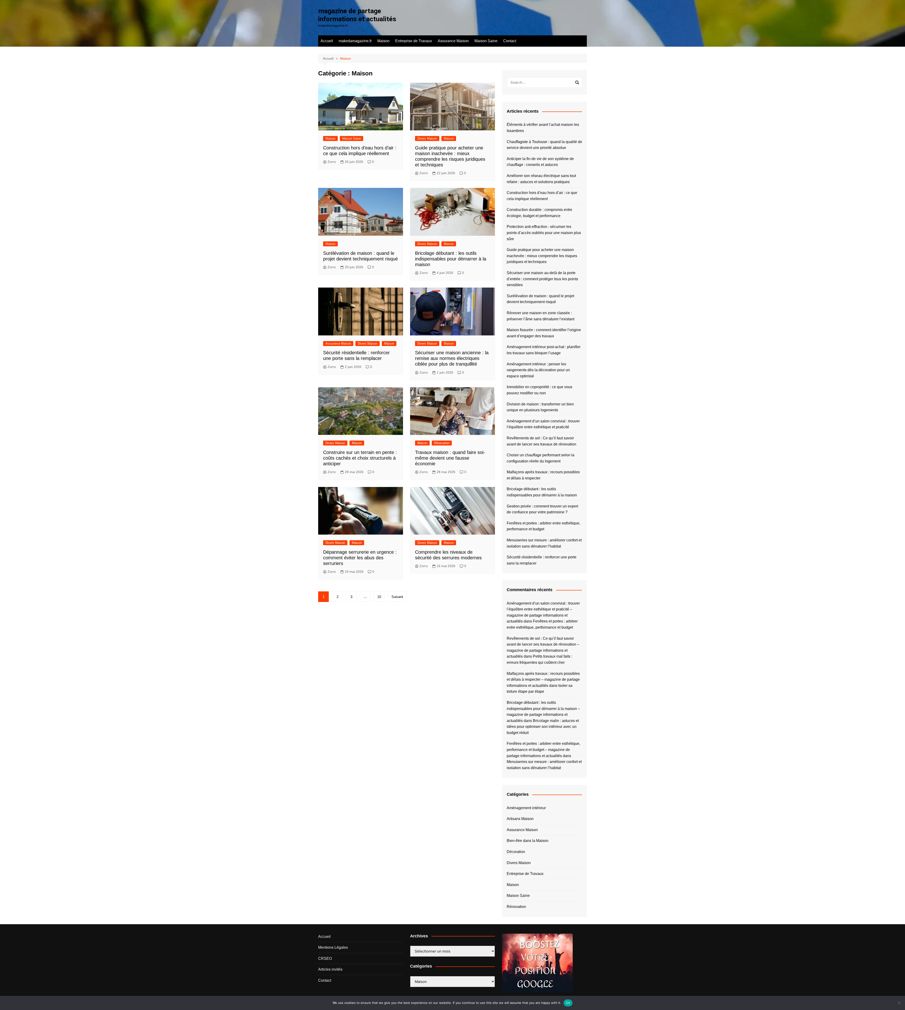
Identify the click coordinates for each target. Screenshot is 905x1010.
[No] (899, 1003)
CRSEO (325, 958)
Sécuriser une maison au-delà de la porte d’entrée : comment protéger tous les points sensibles (542, 279)
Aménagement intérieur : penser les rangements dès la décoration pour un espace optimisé (538, 370)
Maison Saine (486, 41)
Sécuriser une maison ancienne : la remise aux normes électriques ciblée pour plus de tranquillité (452, 358)
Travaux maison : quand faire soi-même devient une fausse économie (450, 458)
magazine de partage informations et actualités (357, 15)
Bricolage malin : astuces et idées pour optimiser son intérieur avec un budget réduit (543, 727)
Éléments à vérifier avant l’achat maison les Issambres (543, 128)
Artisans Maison (520, 819)
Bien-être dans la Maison (527, 841)
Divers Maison (427, 138)
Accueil (327, 41)
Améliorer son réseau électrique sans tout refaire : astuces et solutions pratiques (541, 179)
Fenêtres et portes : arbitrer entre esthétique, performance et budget (543, 526)
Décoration (516, 852)
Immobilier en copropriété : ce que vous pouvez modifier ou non (539, 390)
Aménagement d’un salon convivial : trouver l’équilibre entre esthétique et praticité (543, 424)
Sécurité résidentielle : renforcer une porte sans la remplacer (541, 560)
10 (379, 597)
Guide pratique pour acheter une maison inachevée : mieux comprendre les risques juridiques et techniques (542, 256)
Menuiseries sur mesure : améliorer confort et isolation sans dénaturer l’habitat (544, 543)
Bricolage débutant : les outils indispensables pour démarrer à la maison (450, 259)
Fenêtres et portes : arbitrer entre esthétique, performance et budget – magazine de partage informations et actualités (543, 750)
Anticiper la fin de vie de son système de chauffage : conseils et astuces (540, 162)
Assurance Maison (453, 41)
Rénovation (441, 443)
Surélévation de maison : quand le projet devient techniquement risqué (540, 299)
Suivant (397, 597)
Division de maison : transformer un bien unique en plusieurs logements (540, 407)
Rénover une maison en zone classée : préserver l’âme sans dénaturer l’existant (540, 316)
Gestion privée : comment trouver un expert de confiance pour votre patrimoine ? (542, 509)
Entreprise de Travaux (413, 41)
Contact (509, 41)
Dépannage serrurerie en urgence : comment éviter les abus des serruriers (360, 557)
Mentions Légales (333, 947)
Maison (383, 41)
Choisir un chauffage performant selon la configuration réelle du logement (540, 458)
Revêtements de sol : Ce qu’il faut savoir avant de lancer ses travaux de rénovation (541, 441)
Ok (568, 1003)
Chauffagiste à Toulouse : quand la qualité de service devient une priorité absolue (544, 145)
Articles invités (330, 969)
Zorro (332, 162)
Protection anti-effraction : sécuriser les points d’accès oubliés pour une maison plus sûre (544, 233)
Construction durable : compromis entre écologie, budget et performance (539, 213)
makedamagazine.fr (355, 41)
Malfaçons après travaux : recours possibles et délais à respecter (543, 475)
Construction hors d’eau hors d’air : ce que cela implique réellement (542, 196)
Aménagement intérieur (526, 808)
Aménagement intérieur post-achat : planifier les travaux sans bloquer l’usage (543, 350)
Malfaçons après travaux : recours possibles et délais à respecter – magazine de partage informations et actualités (543, 680)
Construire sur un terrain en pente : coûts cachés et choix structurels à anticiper (360, 458)
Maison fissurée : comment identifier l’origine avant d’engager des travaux (544, 333)
